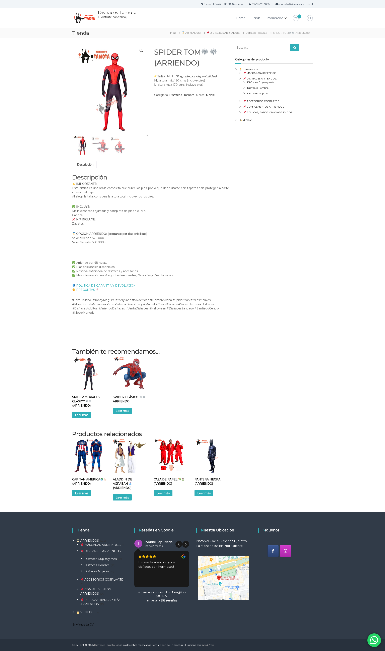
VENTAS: (247, 119)
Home (240, 18)
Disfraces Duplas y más (260, 82)
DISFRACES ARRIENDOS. (224, 32)
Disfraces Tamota (117, 12)
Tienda (255, 18)
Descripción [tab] (85, 164)
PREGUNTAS (85, 290)
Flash (163, 644)
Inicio (173, 32)
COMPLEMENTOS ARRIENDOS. (265, 106)
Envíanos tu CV (83, 624)
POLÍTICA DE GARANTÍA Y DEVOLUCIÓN (105, 285)
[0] (296, 18)
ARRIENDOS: (193, 32)
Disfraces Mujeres (257, 93)
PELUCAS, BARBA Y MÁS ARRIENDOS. (269, 112)
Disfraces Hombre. (256, 32)
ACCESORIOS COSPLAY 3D (263, 101)
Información (275, 18)
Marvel (210, 95)
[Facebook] (273, 551)
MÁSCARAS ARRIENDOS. (261, 72)
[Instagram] (285, 551)
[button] (141, 50)
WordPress (208, 644)
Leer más (81, 415)
